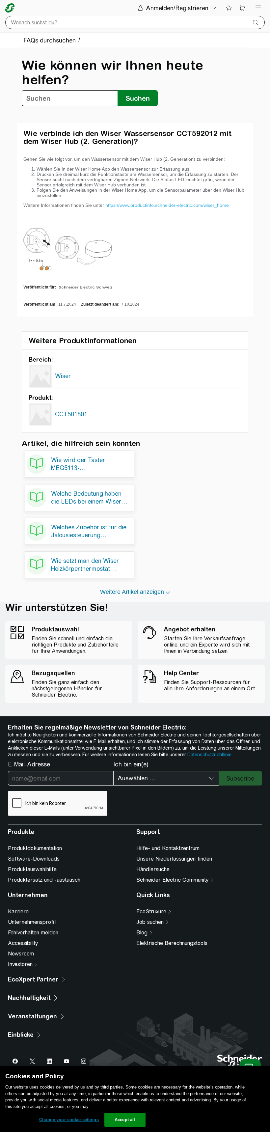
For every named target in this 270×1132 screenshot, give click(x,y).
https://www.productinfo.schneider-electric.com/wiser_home (167, 205)
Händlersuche (153, 869)
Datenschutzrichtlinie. (209, 754)
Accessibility (23, 943)
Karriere (18, 911)
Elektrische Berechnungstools (171, 943)
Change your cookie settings (69, 1119)
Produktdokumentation (35, 848)
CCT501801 (71, 414)
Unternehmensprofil (32, 922)
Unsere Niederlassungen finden (174, 859)
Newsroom (21, 954)
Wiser (63, 376)
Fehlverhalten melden (33, 932)
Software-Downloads (34, 859)
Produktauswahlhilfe (32, 869)
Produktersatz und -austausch (44, 880)
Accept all (125, 1119)
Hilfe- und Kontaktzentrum (168, 848)
